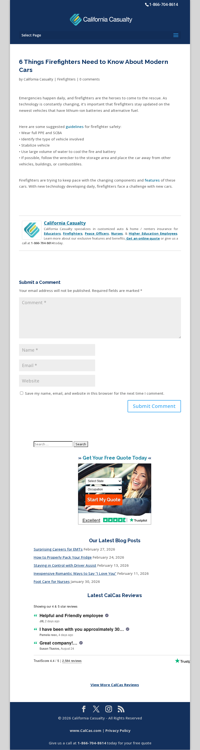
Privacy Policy (117, 730)
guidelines (75, 126)
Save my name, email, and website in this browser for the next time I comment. (94, 393)
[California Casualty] (31, 236)
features (152, 180)
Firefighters (66, 79)
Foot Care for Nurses (52, 581)
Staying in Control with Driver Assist (65, 565)
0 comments (90, 79)
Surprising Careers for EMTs (58, 549)
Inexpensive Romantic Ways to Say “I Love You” (75, 573)
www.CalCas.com (85, 730)
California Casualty (38, 79)
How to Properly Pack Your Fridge (63, 557)
